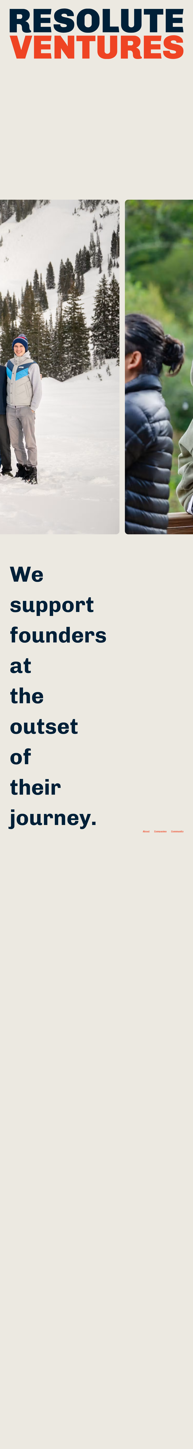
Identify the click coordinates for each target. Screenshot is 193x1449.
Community (177, 831)
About (146, 831)
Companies (160, 831)
